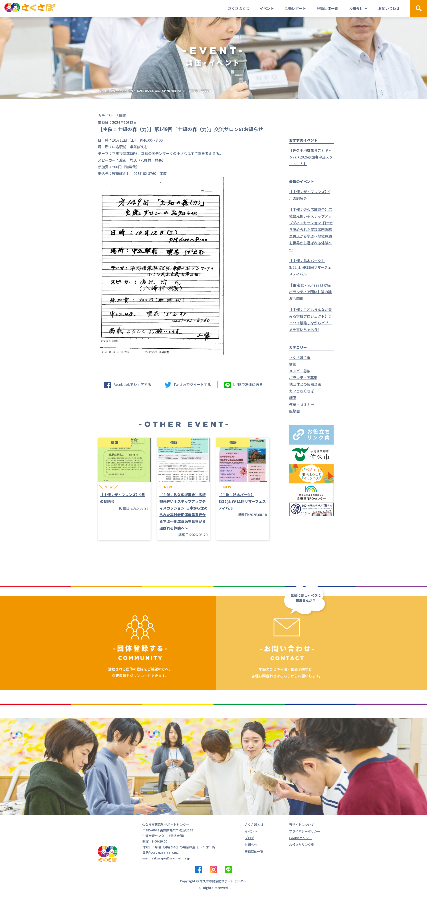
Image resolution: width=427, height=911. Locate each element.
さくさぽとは (238, 8)
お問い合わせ (389, 8)
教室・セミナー (301, 404)
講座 (292, 397)
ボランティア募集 (303, 377)
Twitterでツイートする (192, 384)
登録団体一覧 (327, 8)
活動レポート (295, 8)
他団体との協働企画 (305, 384)
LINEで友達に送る (248, 384)
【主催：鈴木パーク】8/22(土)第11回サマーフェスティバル (310, 267)
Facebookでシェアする (132, 384)
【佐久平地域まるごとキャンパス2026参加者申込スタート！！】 (311, 157)
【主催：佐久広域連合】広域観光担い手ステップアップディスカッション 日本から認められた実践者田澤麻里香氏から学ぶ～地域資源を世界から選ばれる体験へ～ (311, 229)
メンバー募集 (299, 370)
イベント (267, 8)
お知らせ (356, 8)
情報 (292, 364)
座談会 (294, 410)
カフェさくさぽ (301, 390)
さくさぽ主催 (299, 357)
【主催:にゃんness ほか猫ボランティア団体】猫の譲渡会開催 (310, 291)
